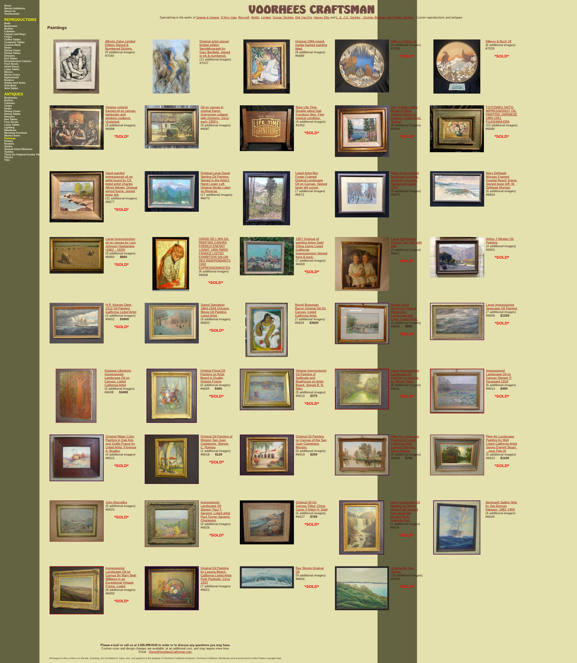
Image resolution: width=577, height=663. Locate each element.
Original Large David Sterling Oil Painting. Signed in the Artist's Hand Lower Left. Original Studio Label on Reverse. (215, 182)
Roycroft (243, 17)
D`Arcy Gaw (228, 17)
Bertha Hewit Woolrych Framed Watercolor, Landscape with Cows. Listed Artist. (404, 312)
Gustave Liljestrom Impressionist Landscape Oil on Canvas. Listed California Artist (118, 378)
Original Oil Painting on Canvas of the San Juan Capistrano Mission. (311, 442)
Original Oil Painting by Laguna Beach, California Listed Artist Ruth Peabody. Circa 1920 (216, 575)
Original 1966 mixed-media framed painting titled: (311, 44)
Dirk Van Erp (303, 17)
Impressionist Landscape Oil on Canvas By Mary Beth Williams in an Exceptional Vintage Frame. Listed (120, 577)
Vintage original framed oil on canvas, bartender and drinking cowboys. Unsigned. (120, 114)
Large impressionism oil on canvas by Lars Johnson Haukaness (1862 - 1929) (120, 244)
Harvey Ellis (322, 17)
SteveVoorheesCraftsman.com (170, 652)
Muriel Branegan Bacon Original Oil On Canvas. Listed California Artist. (310, 310)
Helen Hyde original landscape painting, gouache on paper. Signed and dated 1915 (405, 180)
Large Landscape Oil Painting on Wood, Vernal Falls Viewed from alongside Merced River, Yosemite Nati (405, 511)
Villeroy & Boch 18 (404, 41)
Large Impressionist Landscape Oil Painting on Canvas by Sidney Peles (405, 376)
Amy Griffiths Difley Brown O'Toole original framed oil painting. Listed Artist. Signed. (406, 114)
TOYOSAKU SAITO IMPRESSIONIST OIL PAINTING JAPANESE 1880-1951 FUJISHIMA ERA (501, 114)
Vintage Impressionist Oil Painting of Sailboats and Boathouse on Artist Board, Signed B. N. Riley (311, 379)
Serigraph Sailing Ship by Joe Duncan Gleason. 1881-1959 (501, 505)
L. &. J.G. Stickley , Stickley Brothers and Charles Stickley (374, 17)
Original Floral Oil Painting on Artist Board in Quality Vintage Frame (212, 376)
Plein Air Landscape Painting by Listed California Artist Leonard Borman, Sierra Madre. (405, 444)
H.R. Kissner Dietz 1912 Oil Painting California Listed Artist (120, 308)
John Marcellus (116, 502)
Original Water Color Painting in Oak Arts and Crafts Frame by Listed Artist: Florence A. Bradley (120, 444)
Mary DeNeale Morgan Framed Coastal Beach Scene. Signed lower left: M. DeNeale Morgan (501, 180)
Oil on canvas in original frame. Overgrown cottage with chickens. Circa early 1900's (215, 114)
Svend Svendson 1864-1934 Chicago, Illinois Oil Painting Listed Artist (215, 310)
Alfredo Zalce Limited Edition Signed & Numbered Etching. (120, 44)
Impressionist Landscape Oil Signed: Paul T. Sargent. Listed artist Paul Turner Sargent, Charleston (215, 511)
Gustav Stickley (283, 17)
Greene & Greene (207, 17)
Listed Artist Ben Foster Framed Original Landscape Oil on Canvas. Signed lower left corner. (311, 180)
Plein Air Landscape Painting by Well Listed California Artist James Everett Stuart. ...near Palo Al (501, 444)
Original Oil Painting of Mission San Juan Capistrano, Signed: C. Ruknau (216, 442)
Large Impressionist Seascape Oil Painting (501, 306)
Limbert (266, 17)
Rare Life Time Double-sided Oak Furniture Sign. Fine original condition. (310, 112)
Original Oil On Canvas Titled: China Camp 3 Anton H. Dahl (311, 505)
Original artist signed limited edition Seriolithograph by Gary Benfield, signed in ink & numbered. (214, 48)
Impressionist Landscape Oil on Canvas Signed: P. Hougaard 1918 (499, 376)
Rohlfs (255, 17)
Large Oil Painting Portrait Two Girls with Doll (406, 242)
